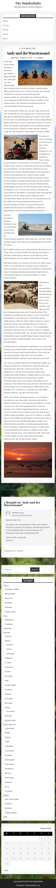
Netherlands (10, 685)
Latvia (9, 649)
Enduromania (11, 813)
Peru (34, 48)
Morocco (9, 598)
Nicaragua (9, 778)
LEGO (5, 39)
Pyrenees (10, 711)
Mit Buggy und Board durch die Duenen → (36, 493)
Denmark (9, 667)
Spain (7, 708)
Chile (7, 742)
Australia (7, 628)
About (5, 34)
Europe (7, 632)
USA (5, 817)
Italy (7, 681)
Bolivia (8, 737)
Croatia (8, 663)
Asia (5, 616)
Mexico (8, 773)
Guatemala (9, 764)
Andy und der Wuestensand (28, 53)
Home (5, 21)
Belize (7, 733)
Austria (8, 636)
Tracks (6, 25)
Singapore (9, 620)
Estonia (9, 645)
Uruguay (9, 791)
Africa (6, 586)
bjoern (15, 58)
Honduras (9, 769)
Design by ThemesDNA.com (28, 885)
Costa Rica (9, 751)
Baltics (8, 641)
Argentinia (9, 728)
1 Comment (40, 58)
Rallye (6, 795)
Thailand (8, 624)
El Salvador (10, 760)
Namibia (8, 603)
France (8, 672)
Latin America (26, 48)
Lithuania (10, 654)
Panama (8, 782)
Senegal (8, 607)
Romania (8, 703)
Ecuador (8, 755)
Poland (8, 694)
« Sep (6, 870)
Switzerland (10, 720)
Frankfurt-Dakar (12, 589)
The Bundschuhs (28, 3)
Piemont (8, 690)
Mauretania (10, 594)
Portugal (9, 699)
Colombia (9, 746)
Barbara (15, 513)
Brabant (8, 804)
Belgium (8, 658)
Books (5, 30)
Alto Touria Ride (12, 799)
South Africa (10, 612)
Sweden (8, 716)
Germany (9, 676)
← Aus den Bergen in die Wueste (15, 490)
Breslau (8, 808)
